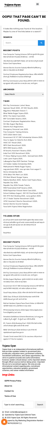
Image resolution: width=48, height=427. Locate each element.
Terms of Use (10, 396)
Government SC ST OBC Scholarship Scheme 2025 (22, 137)
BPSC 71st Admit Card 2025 (14, 116)
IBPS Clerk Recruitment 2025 (14, 145)
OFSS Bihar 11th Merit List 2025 (15, 175)
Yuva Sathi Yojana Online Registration (17, 207)
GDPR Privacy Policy (12, 381)
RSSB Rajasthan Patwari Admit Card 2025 (19, 191)
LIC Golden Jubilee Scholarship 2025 (17, 164)
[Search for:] (20, 43)
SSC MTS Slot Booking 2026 (14, 196)
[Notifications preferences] (4, 422)
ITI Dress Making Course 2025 (14, 156)
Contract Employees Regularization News (19, 121)
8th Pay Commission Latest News (16, 105)
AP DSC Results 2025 (29, 108)
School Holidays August (12, 193)
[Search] (41, 43)
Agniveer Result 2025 (11, 108)
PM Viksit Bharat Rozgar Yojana (15, 177)
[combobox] (18, 404)
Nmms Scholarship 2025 (12, 172)
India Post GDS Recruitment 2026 (16, 153)
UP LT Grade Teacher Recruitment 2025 (18, 199)
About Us (8, 386)
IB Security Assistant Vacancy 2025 (17, 151)
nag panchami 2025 (11, 169)
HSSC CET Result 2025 (12, 143)
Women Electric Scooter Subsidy (15, 204)
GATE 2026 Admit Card (12, 135)
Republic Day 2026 (10, 183)
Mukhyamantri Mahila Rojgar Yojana (16, 167)
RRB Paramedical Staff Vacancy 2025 (17, 188)
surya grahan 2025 (33, 196)
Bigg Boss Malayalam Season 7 (15, 111)
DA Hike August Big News (13, 124)
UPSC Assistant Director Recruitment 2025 (20, 201)
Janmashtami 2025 (35, 156)
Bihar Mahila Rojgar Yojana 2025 (15, 113)
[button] (37, 4)
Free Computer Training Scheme (15, 132)
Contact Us (9, 391)
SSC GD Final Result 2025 (33, 193)
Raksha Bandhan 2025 (12, 180)
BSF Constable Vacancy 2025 (14, 119)
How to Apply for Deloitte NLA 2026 (17, 140)
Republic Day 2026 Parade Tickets (16, 185)
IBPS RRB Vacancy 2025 (12, 148)
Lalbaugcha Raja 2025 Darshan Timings (18, 161)
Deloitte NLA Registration (13, 127)
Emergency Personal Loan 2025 (15, 129)
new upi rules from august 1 (30, 169)
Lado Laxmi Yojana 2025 (12, 159)
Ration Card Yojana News (31, 180)
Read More (7, 233)
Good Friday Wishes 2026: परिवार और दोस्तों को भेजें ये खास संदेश (23, 293)
